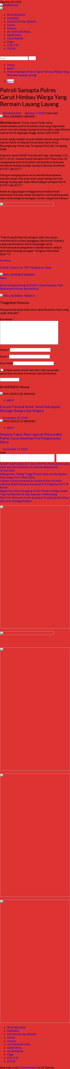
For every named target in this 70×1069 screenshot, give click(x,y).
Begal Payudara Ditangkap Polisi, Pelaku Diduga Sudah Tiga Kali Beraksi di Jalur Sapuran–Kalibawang (33, 492)
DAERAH (13, 18)
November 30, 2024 (15, 417)
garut (10, 81)
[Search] (1, 54)
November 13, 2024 (15, 449)
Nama (4, 349)
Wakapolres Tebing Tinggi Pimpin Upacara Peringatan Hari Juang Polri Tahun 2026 (33, 475)
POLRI (11, 48)
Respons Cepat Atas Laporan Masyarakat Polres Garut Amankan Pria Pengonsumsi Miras (31, 438)
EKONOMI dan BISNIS (21, 21)
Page (10, 41)
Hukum (11, 28)
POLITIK (12, 45)
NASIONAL (14, 35)
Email (4, 356)
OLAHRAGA (15, 38)
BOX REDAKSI (16, 14)
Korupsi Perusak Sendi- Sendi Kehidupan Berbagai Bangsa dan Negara (30, 409)
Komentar (7, 319)
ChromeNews (28, 1067)
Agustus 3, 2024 (35, 113)
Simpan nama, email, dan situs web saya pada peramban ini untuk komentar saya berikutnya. (29, 371)
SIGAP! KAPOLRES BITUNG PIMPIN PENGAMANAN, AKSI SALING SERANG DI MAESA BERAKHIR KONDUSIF (35, 467)
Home (11, 24)
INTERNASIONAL (19, 31)
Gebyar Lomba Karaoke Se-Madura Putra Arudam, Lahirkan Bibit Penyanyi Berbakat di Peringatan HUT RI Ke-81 (34, 484)
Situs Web (6, 363)
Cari (3, 452)
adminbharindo (12, 113)
